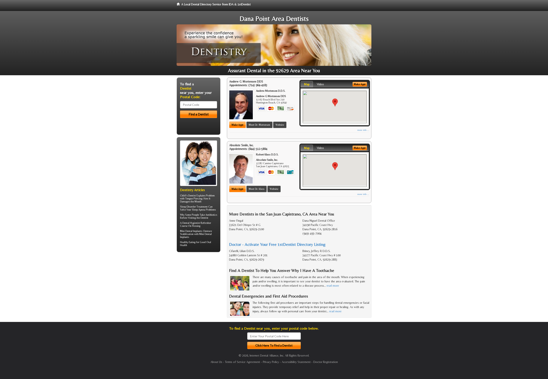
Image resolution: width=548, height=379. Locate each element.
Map (307, 84)
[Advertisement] (198, 289)
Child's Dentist (188, 195)
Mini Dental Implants (191, 231)
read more (333, 285)
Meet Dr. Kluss (256, 188)
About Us (216, 362)
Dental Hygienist (191, 222)
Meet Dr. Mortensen (259, 124)
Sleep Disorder (188, 206)
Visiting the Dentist (198, 217)
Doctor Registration (325, 362)
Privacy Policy (271, 362)
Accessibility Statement (296, 362)
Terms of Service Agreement (242, 362)
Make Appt (237, 124)
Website (279, 124)
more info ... (363, 130)
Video (320, 84)
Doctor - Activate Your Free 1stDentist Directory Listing (277, 244)
